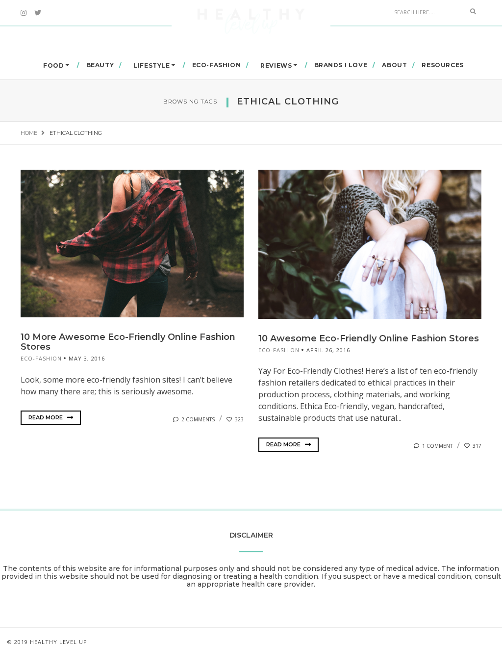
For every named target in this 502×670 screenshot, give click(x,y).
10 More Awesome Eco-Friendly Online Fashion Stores (128, 342)
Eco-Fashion (216, 65)
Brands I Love (341, 65)
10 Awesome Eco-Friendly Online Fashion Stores (368, 338)
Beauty (100, 65)
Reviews (276, 65)
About (394, 65)
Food (53, 65)
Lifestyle (151, 65)
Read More (46, 417)
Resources (442, 65)
